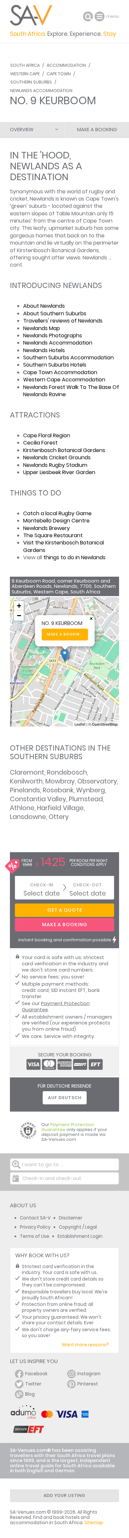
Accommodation (66, 65)
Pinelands (25, 790)
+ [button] (19, 606)
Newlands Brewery (46, 528)
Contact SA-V (35, 1218)
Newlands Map (41, 328)
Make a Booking (97, 129)
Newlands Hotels (44, 350)
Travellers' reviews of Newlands (63, 320)
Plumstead (86, 799)
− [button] (19, 616)
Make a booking (65, 634)
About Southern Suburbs (54, 313)
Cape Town (59, 74)
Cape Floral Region (46, 435)
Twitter (33, 1384)
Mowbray (60, 781)
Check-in (41, 885)
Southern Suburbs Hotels (54, 365)
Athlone (22, 808)
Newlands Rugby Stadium (55, 465)
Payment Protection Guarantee (56, 1006)
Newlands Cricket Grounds (57, 457)
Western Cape (25, 74)
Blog (30, 1394)
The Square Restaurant (53, 535)
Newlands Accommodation (41, 90)
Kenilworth (26, 781)
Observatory (97, 781)
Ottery (59, 816)
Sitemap (93, 1523)
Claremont (27, 772)
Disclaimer (70, 1218)
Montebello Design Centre (56, 520)
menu (100, 16)
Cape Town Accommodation (60, 372)
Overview (21, 129)
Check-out (87, 885)
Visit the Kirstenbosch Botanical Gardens (63, 546)
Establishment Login (80, 1236)
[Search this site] (88, 16)
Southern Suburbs (31, 82)
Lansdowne (28, 816)
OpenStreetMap (104, 724)
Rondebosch (67, 772)
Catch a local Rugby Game (57, 513)
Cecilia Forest (40, 442)
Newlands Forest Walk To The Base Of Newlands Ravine (71, 390)
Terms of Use (34, 1236)
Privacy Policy (35, 1227)
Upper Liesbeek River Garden (59, 472)
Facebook (36, 1374)
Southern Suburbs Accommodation (68, 357)
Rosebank (58, 790)
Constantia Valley (38, 799)
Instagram (89, 1374)
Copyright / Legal (78, 1227)
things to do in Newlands (74, 557)
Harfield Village (60, 808)
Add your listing (64, 1495)
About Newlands (44, 306)
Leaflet (79, 724)
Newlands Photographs (52, 335)
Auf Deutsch (64, 1097)
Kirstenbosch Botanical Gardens (64, 450)
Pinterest (87, 1384)
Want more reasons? (85, 1345)
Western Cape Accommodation (64, 379)
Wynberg (90, 790)
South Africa (25, 65)
